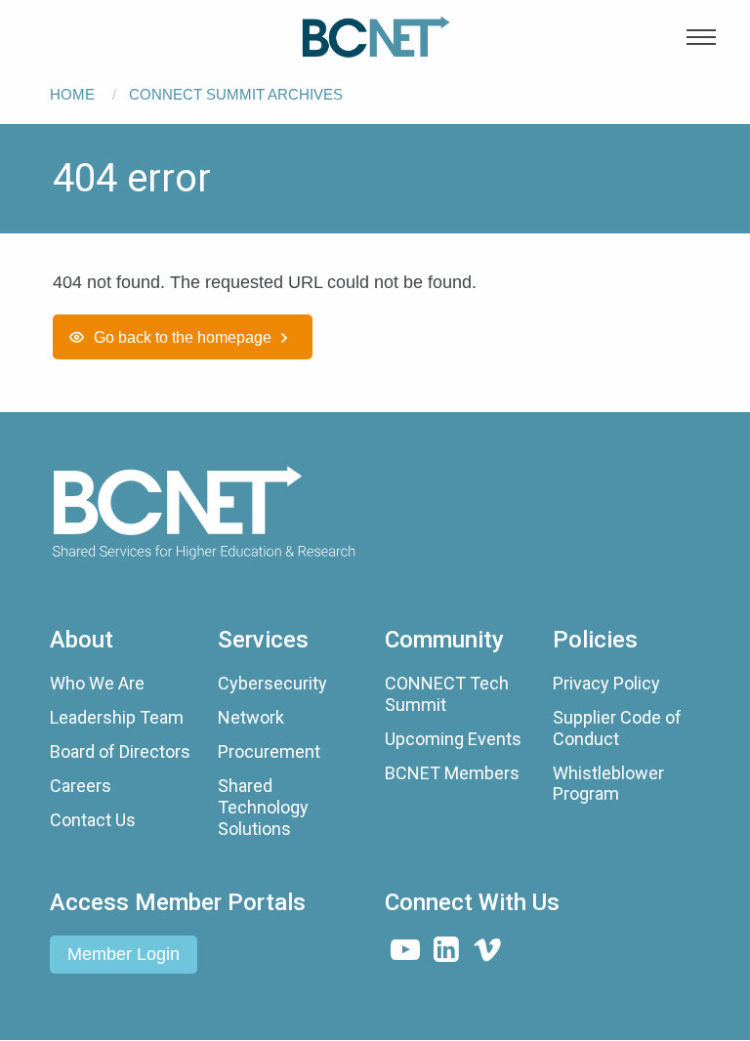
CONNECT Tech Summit (447, 694)
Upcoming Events (453, 739)
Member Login (123, 954)
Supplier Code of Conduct (617, 728)
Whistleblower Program (608, 784)
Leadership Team (117, 717)
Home (72, 94)
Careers (80, 785)
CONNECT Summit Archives (236, 94)
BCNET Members (452, 773)
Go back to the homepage (182, 337)
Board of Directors (120, 751)
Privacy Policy (606, 683)
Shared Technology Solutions (263, 806)
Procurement (269, 751)
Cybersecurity (272, 683)
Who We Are (97, 683)
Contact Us (93, 820)
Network (251, 717)
